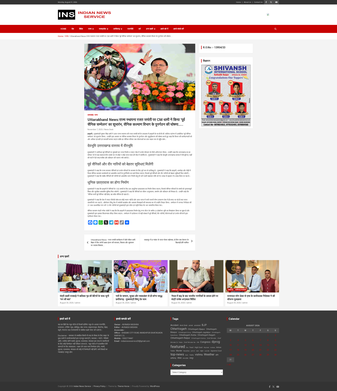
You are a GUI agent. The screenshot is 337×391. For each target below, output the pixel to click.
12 (245, 345)
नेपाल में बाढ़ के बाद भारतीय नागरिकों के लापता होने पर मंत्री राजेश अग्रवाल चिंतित (194, 297)
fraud (191, 347)
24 (230, 355)
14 (260, 345)
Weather (209, 354)
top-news (177, 354)
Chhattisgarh (178, 328)
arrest (191, 325)
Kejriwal (206, 347)
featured (177, 346)
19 (245, 350)
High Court (199, 347)
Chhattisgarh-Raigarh (206, 335)
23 (275, 350)
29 (268, 355)
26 (245, 355)
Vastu (191, 355)
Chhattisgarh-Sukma (198, 338)
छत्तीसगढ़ (173, 358)
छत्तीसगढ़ (116, 29)
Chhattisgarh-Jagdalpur (201, 332)
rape (201, 351)
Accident (174, 325)
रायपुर (191, 358)
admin (77, 303)
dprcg (216, 342)
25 (238, 355)
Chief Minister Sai (189, 342)
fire (187, 347)
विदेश (81, 29)
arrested (197, 325)
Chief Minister (211, 338)
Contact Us (258, 2)
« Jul (229, 364)
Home (238, 2)
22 (268, 350)
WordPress (155, 386)
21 (260, 350)
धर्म (139, 29)
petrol (193, 351)
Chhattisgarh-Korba (187, 335)
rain (197, 351)
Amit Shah (183, 325)
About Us (247, 2)
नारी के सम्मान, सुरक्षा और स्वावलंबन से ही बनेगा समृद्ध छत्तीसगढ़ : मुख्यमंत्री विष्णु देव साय (139, 297)
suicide (207, 351)
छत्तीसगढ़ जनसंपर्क (73, 290)
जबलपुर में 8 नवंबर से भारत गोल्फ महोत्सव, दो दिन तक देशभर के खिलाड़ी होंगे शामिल (166, 241)
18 (238, 350)
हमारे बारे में (164, 29)
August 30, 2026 (66, 303)
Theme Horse (123, 386)
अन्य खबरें (149, 29)
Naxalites (186, 351)
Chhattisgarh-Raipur (180, 338)
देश (73, 29)
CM (198, 342)
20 (253, 350)
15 (268, 345)
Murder (179, 351)
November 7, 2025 (95, 129)
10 (230, 345)
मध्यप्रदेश (102, 29)
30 (275, 355)
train (186, 355)
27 (253, 355)
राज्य (89, 29)
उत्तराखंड (91, 115)
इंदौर (217, 355)
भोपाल (179, 358)
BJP (204, 325)
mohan (212, 347)
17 (230, 350)
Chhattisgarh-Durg (184, 332)
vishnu (199, 354)
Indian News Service (82, 386)
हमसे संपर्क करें (179, 29)
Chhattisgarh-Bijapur (196, 329)
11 (238, 345)
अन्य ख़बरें (64, 256)
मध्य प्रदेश (185, 358)
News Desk (108, 129)
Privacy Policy (99, 386)
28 (260, 355)
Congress (205, 342)
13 (253, 345)
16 (275, 345)
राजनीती (130, 29)
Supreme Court (216, 351)
